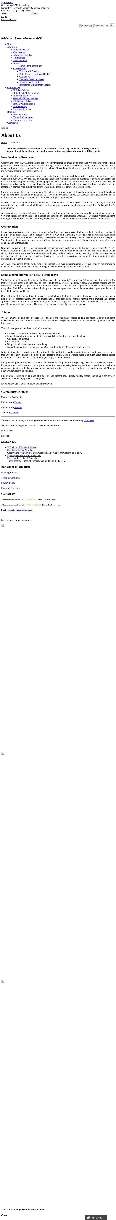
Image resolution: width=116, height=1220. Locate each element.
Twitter (18, 402)
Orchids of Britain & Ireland (20, 450)
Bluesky (18, 407)
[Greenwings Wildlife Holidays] (4, 128)
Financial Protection (10, 488)
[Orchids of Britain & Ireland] (22, 447)
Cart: (8, 19)
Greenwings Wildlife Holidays (15, 5)
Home (4, 142)
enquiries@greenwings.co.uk (20, 510)
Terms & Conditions (11, 477)
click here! (89, 420)
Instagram (13, 412)
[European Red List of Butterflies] (24, 455)
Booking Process (9, 472)
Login (4, 16)
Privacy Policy (8, 483)
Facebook (17, 397)
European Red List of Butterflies (22, 458)
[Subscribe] (7, 2)
